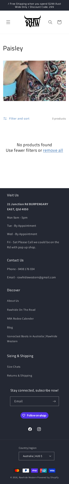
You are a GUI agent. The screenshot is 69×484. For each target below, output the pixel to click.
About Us (13, 301)
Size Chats (14, 367)
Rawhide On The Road (21, 310)
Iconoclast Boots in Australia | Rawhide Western (32, 338)
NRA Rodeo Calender (20, 318)
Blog (10, 327)
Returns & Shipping (19, 375)
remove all (53, 150)
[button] (8, 22)
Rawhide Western (28, 477)
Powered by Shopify (48, 477)
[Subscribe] (54, 401)
